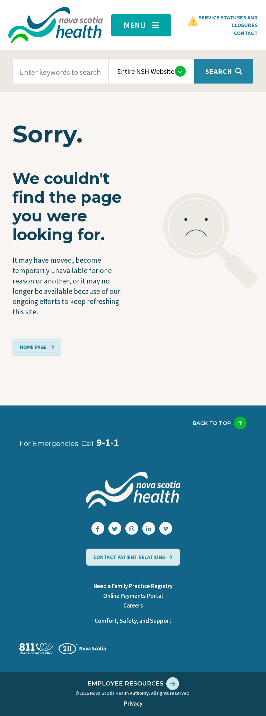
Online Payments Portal (133, 596)
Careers (133, 605)
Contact (246, 32)
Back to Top (212, 423)
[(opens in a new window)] (97, 528)
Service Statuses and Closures (228, 21)
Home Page (33, 347)
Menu (135, 25)
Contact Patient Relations (129, 557)
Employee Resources (125, 683)
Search (218, 71)
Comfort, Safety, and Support (133, 621)
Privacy (133, 703)
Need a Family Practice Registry (133, 586)
